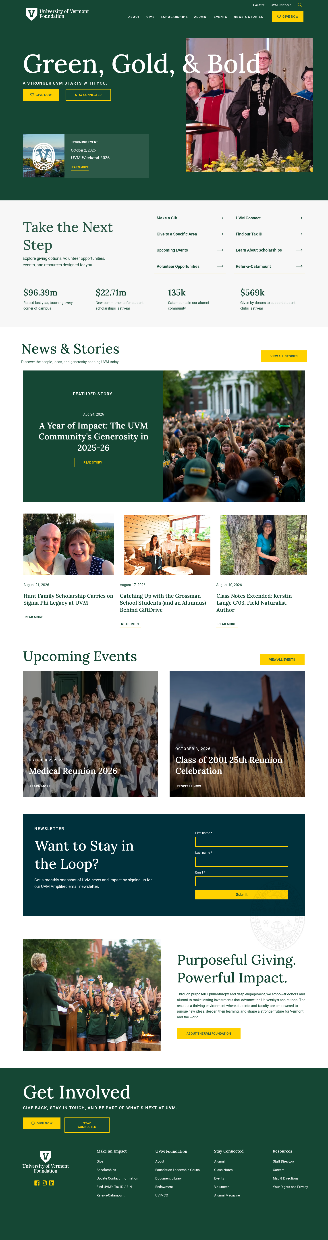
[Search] (300, 4)
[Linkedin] (51, 1183)
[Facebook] (37, 1183)
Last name (203, 852)
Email (200, 872)
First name (203, 833)
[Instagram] (44, 1183)
